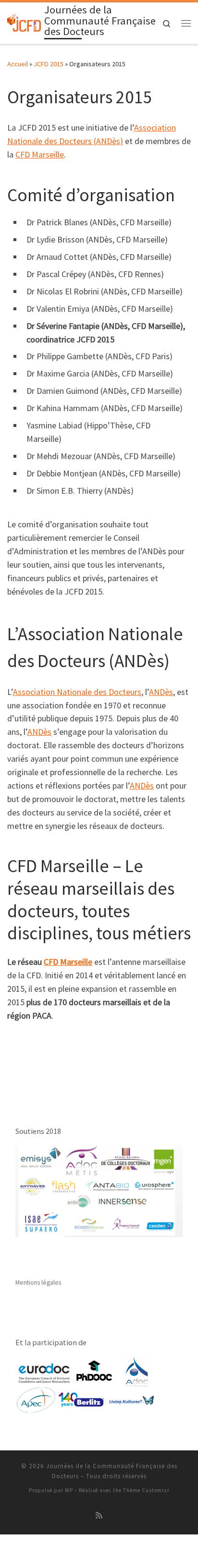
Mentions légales (38, 1282)
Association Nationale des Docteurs (77, 691)
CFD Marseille (39, 154)
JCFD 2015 (48, 64)
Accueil (17, 64)
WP (69, 1490)
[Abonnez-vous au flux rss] (99, 1515)
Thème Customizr (146, 1490)
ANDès (161, 691)
